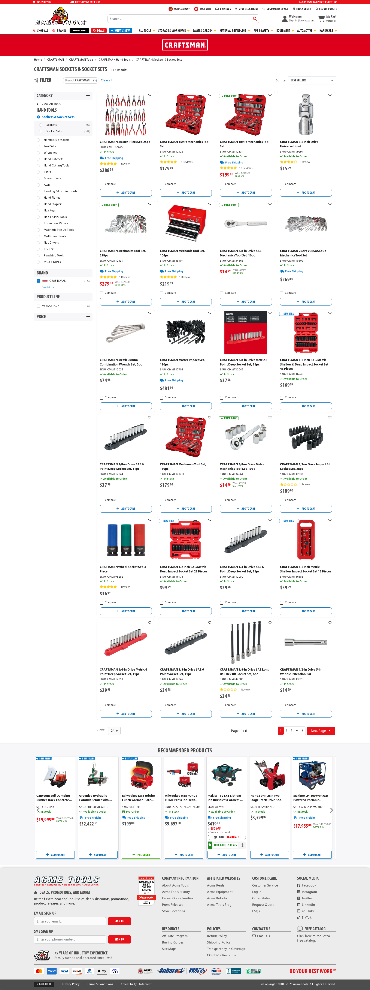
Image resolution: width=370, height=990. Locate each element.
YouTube (308, 911)
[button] (298, 18)
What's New (122, 30)
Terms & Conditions (100, 984)
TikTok (306, 917)
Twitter (306, 898)
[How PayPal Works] (91, 971)
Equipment (283, 30)
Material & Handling (233, 30)
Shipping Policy (219, 942)
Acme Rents (215, 885)
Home (38, 59)
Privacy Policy (71, 984)
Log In (257, 892)
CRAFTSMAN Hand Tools (115, 59)
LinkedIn (308, 905)
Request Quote (263, 905)
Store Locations (173, 911)
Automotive (305, 30)
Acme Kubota (217, 898)
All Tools (145, 30)
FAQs (256, 911)
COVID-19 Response (221, 955)
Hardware (326, 30)
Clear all (106, 80)
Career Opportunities (177, 898)
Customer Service (265, 885)
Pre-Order (143, 855)
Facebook (308, 885)
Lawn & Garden (203, 30)
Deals (100, 30)
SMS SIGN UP (43, 931)
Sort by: (281, 80)
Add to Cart (128, 193)
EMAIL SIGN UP (45, 913)
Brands (61, 30)
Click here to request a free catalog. (313, 938)
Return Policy (217, 936)
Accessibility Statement (136, 984)
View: (101, 730)
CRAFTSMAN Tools (81, 59)
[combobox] (183, 18)
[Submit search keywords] (255, 19)
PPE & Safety (262, 30)
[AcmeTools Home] (60, 15)
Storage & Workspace (172, 30)
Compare (110, 184)
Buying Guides (173, 942)
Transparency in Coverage (226, 949)
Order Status (261, 898)
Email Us (263, 936)
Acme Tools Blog (219, 905)
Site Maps (169, 949)
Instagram (309, 892)
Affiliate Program (175, 936)
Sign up (119, 921)
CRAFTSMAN (55, 59)
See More (48, 287)
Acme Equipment (220, 892)
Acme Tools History (176, 892)
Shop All (42, 30)
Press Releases (172, 905)
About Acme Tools (175, 885)
